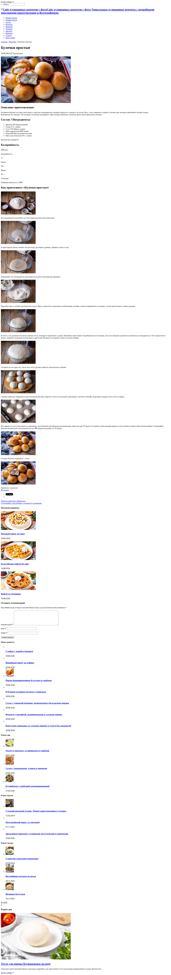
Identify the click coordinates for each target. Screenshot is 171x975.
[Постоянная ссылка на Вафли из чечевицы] (18, 589)
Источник (5, 490)
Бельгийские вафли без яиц (15, 564)
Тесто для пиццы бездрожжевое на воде (26, 963)
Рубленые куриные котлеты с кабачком (26, 692)
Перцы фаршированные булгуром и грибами (29, 680)
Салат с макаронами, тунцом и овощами (26, 768)
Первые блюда (11, 18)
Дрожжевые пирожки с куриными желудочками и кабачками (37, 834)
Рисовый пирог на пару (13, 534)
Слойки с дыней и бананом (19, 651)
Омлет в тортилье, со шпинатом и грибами (27, 750)
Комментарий (7, 624)
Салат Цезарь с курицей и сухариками (21, 503)
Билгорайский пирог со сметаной (23, 822)
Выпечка (9, 27)
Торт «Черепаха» (13, 501)
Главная (4, 42)
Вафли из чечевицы (11, 594)
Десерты (9, 29)
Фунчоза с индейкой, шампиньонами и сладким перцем (34, 714)
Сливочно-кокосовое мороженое (22, 858)
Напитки (9, 33)
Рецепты (9, 24)
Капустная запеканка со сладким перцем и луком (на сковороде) (38, 726)
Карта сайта (10, 38)
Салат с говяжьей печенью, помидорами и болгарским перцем (37, 703)
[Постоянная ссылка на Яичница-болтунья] (10, 889)
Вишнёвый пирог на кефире (20, 663)
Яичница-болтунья (15, 894)
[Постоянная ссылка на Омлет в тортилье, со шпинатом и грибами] (10, 746)
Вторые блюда (11, 20)
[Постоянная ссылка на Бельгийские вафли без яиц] (18, 559)
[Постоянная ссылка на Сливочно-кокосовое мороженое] (10, 854)
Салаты (9, 35)
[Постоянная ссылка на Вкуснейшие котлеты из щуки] (10, 872)
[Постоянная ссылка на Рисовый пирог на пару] (18, 529)
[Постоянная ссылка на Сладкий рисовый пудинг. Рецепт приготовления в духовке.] (10, 806)
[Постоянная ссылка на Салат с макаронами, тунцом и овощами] (10, 764)
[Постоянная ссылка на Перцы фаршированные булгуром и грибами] (10, 676)
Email (3, 633)
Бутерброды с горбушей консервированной (27, 786)
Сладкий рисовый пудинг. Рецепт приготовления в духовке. (36, 811)
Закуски (9, 31)
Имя (2, 629)
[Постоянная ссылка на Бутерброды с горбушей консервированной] (10, 782)
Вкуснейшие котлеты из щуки (21, 876)
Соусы (8, 22)
